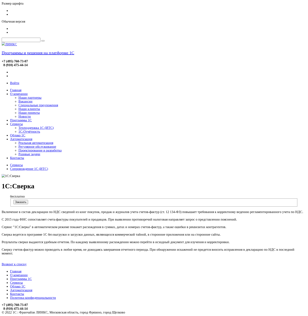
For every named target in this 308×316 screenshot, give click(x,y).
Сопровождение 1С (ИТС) (29, 169)
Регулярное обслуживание (37, 146)
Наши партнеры (29, 97)
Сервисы (16, 124)
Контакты (17, 158)
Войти (14, 83)
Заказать (20, 202)
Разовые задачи (29, 154)
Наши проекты (29, 112)
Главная (15, 90)
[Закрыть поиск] (43, 40)
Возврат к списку (14, 264)
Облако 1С (17, 135)
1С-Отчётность (29, 131)
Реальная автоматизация (35, 143)
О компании (19, 94)
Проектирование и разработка (40, 150)
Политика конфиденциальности (33, 297)
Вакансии (25, 101)
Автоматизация (21, 139)
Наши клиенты (29, 109)
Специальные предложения (38, 105)
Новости (24, 116)
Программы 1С (21, 120)
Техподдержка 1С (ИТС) (36, 128)
